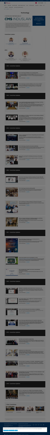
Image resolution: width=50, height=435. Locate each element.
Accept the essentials (11, 430)
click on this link (40, 428)
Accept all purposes (6, 430)
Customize (16, 430)
